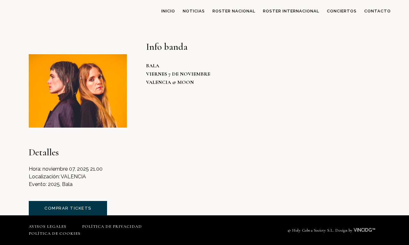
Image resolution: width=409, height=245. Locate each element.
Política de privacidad (112, 226)
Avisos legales (47, 226)
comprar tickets (67, 208)
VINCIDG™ (365, 230)
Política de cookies (55, 233)
